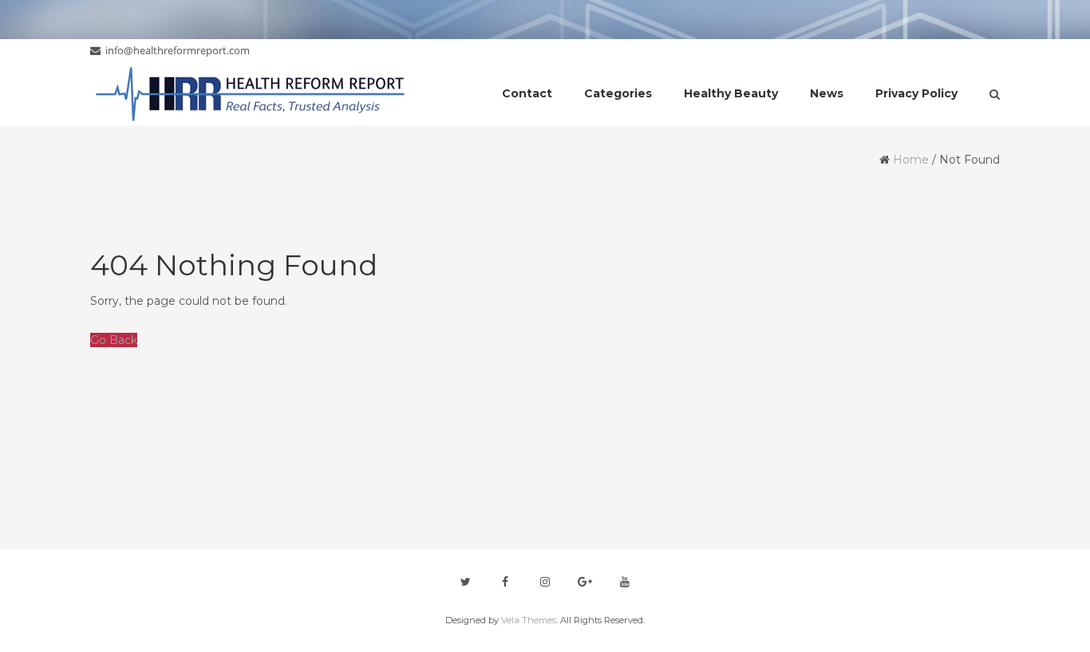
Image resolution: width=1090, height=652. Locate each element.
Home (911, 159)
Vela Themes (528, 620)
